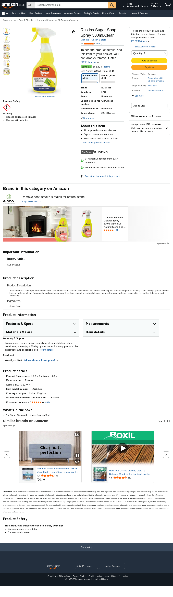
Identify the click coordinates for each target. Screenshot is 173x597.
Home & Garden (139, 13)
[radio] (6, 31)
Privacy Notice (79, 576)
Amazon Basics (72, 13)
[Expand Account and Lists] (147, 6)
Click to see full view (44, 96)
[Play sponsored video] (122, 448)
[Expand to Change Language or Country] (123, 6)
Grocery (6, 20)
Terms (107, 66)
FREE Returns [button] (139, 41)
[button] (5, 13)
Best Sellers (35, 13)
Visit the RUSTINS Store (93, 39)
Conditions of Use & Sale (58, 576)
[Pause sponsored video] (77, 456)
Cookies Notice (96, 576)
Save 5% (86, 66)
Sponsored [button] (161, 243)
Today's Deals (91, 13)
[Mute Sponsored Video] (77, 462)
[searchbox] (71, 5)
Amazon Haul (19, 13)
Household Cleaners (46, 20)
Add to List (139, 105)
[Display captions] (77, 435)
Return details (46, 349)
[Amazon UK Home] (53, 567)
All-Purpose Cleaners (68, 20)
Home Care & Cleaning (23, 20)
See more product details (96, 142)
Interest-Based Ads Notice (117, 576)
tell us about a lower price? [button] (40, 360)
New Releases (53, 13)
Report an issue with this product (102, 176)
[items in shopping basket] (167, 5)
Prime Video (108, 13)
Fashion (123, 13)
